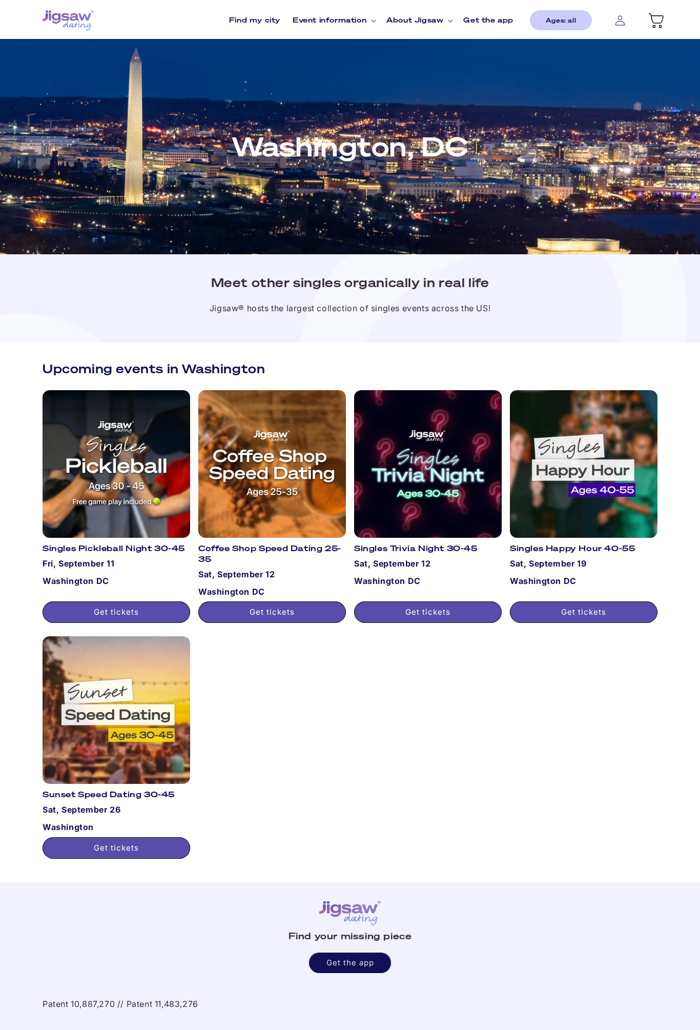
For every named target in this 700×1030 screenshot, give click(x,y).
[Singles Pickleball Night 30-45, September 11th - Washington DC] (116, 464)
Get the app (350, 962)
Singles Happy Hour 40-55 (572, 548)
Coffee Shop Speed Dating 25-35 (269, 553)
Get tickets (116, 612)
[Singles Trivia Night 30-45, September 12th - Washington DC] (428, 464)
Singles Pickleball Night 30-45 (114, 548)
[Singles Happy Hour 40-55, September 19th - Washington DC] (583, 464)
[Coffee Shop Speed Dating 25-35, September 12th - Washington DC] (272, 464)
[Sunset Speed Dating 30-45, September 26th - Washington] (116, 710)
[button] (333, 20)
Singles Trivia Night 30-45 (416, 548)
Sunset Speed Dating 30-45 (109, 794)
